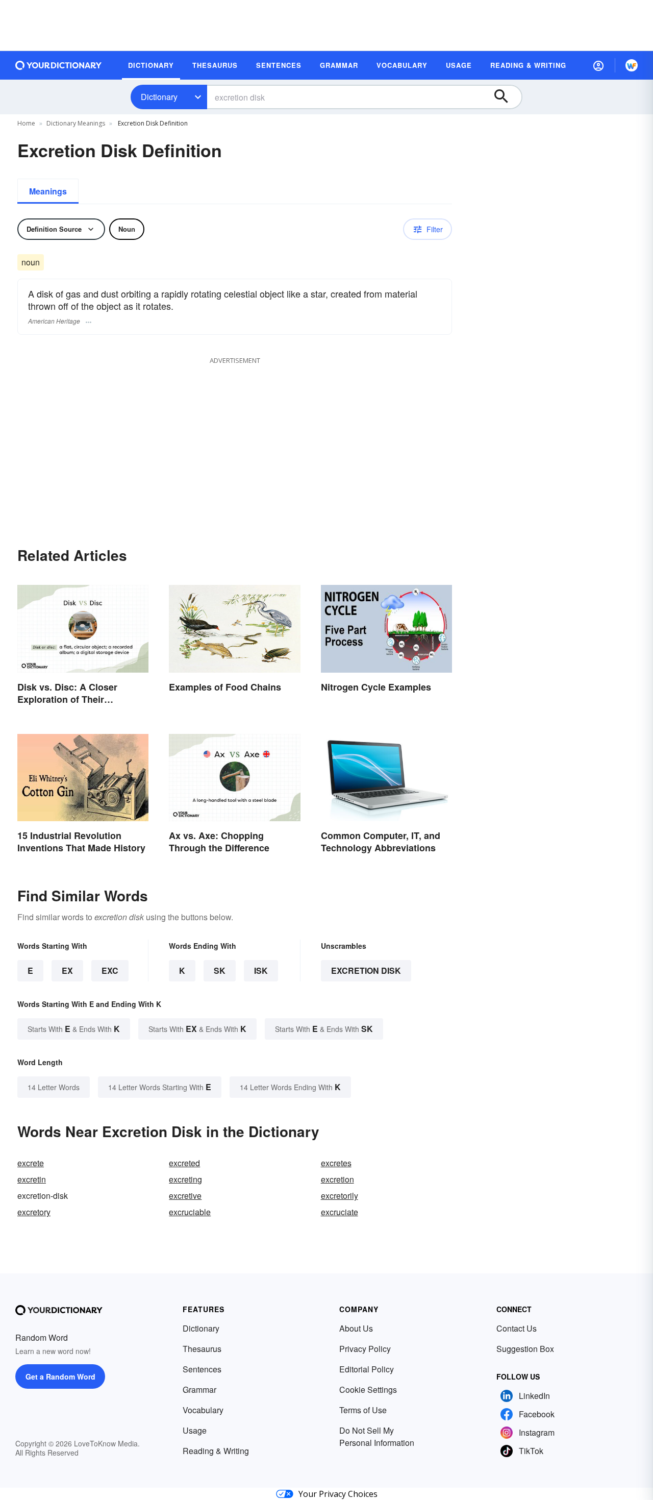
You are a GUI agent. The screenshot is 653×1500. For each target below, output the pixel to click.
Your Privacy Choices (338, 1493)
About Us (356, 1328)
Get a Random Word (60, 1376)
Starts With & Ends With (74, 1029)
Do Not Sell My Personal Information (376, 1436)
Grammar (199, 1389)
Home (26, 123)
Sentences (202, 1369)
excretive (185, 1195)
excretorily (339, 1195)
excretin (31, 1179)
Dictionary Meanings (75, 123)
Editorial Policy (366, 1369)
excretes (336, 1163)
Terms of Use (363, 1410)
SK (219, 970)
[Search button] (506, 97)
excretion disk (366, 970)
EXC (110, 970)
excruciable (190, 1212)
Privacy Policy (365, 1349)
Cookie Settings (368, 1389)
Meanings (48, 191)
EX (67, 970)
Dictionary (159, 97)
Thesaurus (202, 1349)
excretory (34, 1212)
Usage (195, 1430)
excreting (185, 1179)
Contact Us (516, 1328)
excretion (337, 1179)
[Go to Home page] (58, 65)
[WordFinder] (631, 65)
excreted (184, 1163)
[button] (598, 65)
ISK (261, 970)
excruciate (339, 1212)
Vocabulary (203, 1410)
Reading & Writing (216, 1451)
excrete (30, 1163)
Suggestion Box (525, 1349)
